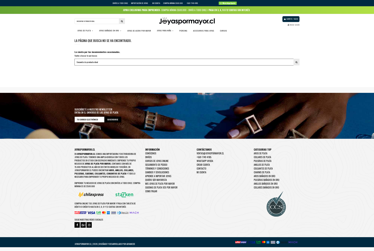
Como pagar (151, 191)
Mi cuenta (156, 3)
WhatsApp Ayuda (205, 161)
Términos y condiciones (157, 168)
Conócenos (150, 153)
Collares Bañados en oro (266, 187)
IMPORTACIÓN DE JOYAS (139, 3)
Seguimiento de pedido (156, 164)
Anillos (119, 170)
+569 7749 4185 (204, 157)
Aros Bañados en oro (264, 176)
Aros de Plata (260, 153)
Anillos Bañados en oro (266, 183)
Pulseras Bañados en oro (266, 180)
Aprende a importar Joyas (158, 176)
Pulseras (79, 173)
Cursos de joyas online (156, 161)
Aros (111, 170)
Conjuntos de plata (116, 173)
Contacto (201, 168)
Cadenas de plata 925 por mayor (161, 187)
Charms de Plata (262, 172)
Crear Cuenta (203, 164)
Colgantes (100, 173)
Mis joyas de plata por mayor (160, 183)
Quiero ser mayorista (156, 180)
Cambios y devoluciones (157, 172)
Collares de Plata (262, 157)
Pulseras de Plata (262, 161)
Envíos (148, 157)
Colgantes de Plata (263, 168)
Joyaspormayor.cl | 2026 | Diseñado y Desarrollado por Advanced (105, 243)
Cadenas (89, 173)
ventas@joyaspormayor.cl (210, 153)
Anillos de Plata (262, 164)
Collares (128, 170)
